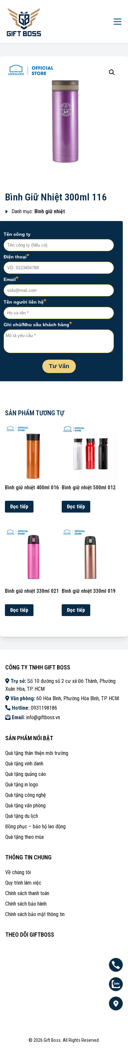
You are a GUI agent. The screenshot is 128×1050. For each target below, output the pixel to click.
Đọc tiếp (19, 506)
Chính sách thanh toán (27, 893)
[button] (112, 72)
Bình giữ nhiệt (49, 211)
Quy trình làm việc (23, 883)
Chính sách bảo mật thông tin (35, 914)
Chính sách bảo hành (26, 904)
